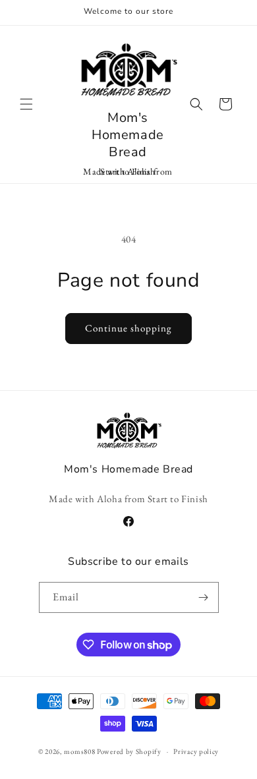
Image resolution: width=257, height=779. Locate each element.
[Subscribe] (203, 597)
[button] (26, 104)
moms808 (79, 751)
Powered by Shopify (129, 751)
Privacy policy (196, 751)
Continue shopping (128, 328)
